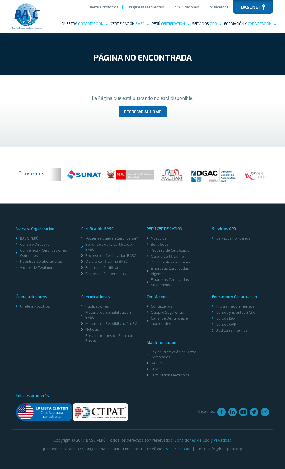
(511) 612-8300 (177, 448)
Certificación (127, 23)
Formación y (248, 23)
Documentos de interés (170, 262)
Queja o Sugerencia (167, 312)
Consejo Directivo (35, 244)
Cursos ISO (225, 318)
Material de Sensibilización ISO (111, 323)
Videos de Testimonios (39, 267)
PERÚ (168, 23)
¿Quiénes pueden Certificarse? (111, 238)
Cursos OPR (226, 324)
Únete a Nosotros (103, 7)
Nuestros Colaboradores (41, 261)
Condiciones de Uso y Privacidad (203, 440)
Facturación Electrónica (170, 375)
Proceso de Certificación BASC (110, 255)
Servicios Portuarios (233, 238)
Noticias (92, 329)
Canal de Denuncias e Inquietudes (169, 321)
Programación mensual (235, 306)
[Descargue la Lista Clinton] (44, 411)
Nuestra (83, 23)
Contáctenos (218, 7)
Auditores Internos (232, 330)
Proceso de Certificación (171, 250)
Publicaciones (97, 306)
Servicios (204, 23)
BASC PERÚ (29, 238)
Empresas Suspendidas (105, 273)
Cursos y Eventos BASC (235, 312)
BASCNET (158, 363)
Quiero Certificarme (167, 256)
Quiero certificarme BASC (106, 261)
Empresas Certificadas (104, 267)
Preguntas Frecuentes (145, 7)
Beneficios (160, 244)
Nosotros (158, 238)
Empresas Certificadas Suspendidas (170, 282)
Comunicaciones (186, 7)
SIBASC (157, 368)
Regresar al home (142, 111)
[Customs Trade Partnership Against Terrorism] (100, 411)
